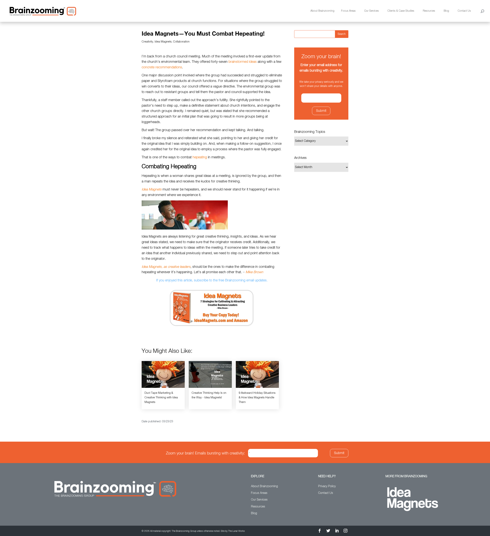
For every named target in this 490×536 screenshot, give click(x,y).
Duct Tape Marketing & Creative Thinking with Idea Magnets (161, 397)
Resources (429, 11)
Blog (446, 11)
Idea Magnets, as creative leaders (166, 267)
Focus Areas (348, 11)
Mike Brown (254, 272)
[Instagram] (345, 531)
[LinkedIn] (337, 531)
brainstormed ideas (243, 62)
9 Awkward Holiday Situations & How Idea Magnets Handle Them (257, 397)
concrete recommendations (162, 67)
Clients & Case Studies (400, 11)
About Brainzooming (322, 11)
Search (342, 34)
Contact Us (464, 11)
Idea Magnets (163, 41)
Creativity (147, 41)
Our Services (371, 11)
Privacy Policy (327, 486)
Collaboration (181, 41)
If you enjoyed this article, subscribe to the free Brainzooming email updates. (212, 280)
